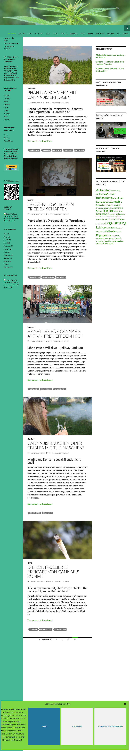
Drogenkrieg (35, 277)
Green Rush (114, 214)
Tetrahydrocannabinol (102, 238)
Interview (57, 150)
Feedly (6, 135)
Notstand (119, 228)
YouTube (110, 34)
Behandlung (34, 150)
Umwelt (117, 238)
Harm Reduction (101, 217)
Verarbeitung (119, 241)
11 (69, 640)
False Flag (107, 211)
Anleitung (101, 194)
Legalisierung (48, 277)
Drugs (90, 34)
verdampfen (100, 243)
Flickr (5, 116)
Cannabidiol (118, 198)
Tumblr (6, 110)
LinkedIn (7, 119)
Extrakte (99, 211)
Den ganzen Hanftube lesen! (40, 141)
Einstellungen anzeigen (110, 727)
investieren (117, 217)
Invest (83, 34)
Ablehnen (77, 727)
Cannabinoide (103, 202)
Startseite (12, 34)
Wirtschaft (109, 243)
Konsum (64, 34)
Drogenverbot (109, 208)
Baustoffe (111, 194)
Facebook (7, 98)
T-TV (118, 34)
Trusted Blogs (8, 141)
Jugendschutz (100, 219)
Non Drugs (100, 34)
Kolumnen (39, 34)
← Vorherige (45, 640)
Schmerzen (79, 150)
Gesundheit (102, 214)
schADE (125, 34)
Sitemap (22, 34)
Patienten (68, 150)
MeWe (6, 101)
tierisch (111, 238)
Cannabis (46, 150)
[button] (125, 704)
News (30, 34)
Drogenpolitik (46, 629)
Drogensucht (100, 208)
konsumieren (35, 513)
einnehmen (118, 208)
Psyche (119, 232)
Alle (44, 727)
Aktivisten (34, 389)
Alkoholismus (115, 191)
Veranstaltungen (109, 241)
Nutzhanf (100, 232)
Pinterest (7, 113)
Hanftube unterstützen (11, 43)
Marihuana (47, 513)
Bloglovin (7, 138)
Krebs (122, 219)
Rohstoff (74, 34)
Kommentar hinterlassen (58, 102)
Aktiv (48, 34)
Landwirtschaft (100, 224)
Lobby (100, 227)
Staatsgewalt (114, 235)
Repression (61, 277)
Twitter (6, 107)
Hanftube (122, 214)
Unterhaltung (100, 241)
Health (55, 34)
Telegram (7, 104)
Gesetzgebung (117, 211)
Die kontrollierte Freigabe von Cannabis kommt (53, 572)
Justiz (106, 219)
